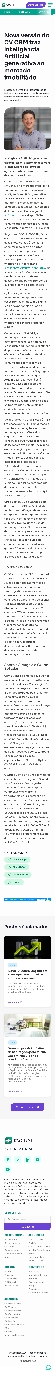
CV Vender (10, 1307)
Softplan (10, 215)
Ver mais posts (25, 1107)
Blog (31, 1285)
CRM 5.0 (9, 1246)
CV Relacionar (12, 1310)
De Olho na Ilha (20, 875)
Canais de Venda (38, 1292)
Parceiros (34, 1289)
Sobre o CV (11, 1239)
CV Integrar (11, 1317)
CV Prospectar (12, 1303)
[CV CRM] (9, 5)
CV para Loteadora (39, 1246)
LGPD (7, 1271)
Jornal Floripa (20, 859)
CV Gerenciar (12, 1314)
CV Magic (10, 1321)
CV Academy (11, 1250)
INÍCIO (7, 12)
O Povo (16, 882)
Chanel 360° (19, 867)
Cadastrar (27, 1226)
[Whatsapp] (48, 1367)
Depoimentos (12, 1243)
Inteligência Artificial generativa (25, 268)
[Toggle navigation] (50, 5)
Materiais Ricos (37, 1275)
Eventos (33, 1271)
